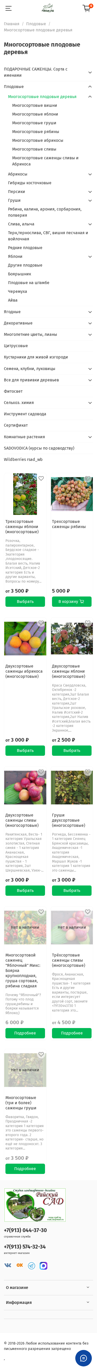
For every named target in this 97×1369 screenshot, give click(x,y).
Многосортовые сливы (34, 149)
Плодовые (36, 23)
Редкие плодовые (25, 247)
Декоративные (18, 323)
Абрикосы (17, 174)
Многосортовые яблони (35, 114)
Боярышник (19, 273)
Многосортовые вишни (34, 105)
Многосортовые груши (34, 122)
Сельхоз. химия (19, 402)
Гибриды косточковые (29, 182)
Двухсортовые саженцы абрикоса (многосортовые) (24, 671)
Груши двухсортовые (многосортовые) (68, 820)
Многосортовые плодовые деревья (42, 96)
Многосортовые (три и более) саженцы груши (20, 1102)
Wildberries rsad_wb (23, 459)
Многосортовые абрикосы (37, 140)
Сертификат (16, 425)
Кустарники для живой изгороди (36, 357)
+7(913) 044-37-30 (25, 1230)
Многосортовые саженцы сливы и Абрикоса (45, 160)
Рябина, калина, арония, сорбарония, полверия (44, 212)
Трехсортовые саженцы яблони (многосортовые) (22, 526)
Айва (13, 300)
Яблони (15, 256)
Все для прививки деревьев (31, 380)
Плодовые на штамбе (28, 282)
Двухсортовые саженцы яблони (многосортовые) (68, 671)
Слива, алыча (21, 224)
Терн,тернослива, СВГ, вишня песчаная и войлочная (48, 235)
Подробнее (25, 1033)
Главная (11, 23)
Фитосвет (13, 391)
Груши (14, 200)
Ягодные (12, 311)
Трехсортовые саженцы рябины (69, 524)
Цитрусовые (16, 345)
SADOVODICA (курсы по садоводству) (39, 448)
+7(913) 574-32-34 (25, 1247)
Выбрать (25, 601)
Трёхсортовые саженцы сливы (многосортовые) (68, 960)
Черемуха (17, 291)
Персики (16, 191)
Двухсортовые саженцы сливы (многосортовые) (22, 820)
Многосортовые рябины (35, 131)
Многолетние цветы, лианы (30, 334)
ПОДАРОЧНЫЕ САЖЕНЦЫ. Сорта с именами (36, 72)
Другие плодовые (25, 265)
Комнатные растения (24, 436)
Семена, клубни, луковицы (29, 368)
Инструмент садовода (25, 413)
